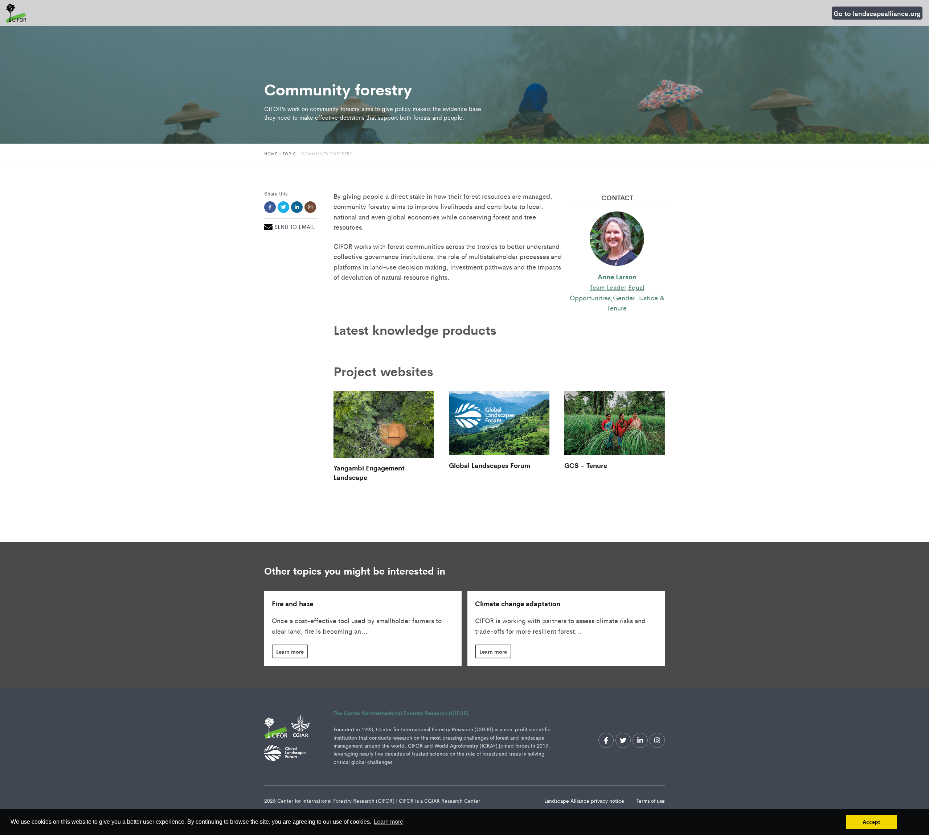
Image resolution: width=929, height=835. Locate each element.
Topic (289, 153)
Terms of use (651, 800)
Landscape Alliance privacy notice (585, 800)
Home (271, 153)
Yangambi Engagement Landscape (369, 472)
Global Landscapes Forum (489, 465)
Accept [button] (871, 822)
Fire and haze (292, 603)
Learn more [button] (388, 822)
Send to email (294, 226)
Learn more (290, 651)
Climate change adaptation (517, 603)
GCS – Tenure (585, 465)
